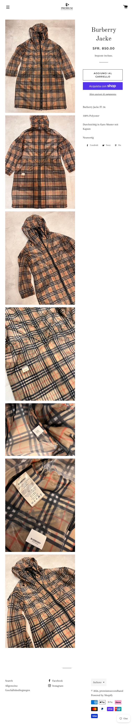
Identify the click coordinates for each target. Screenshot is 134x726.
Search (9, 680)
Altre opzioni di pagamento (102, 94)
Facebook (57, 680)
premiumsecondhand (111, 690)
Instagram (57, 685)
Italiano (97, 682)
